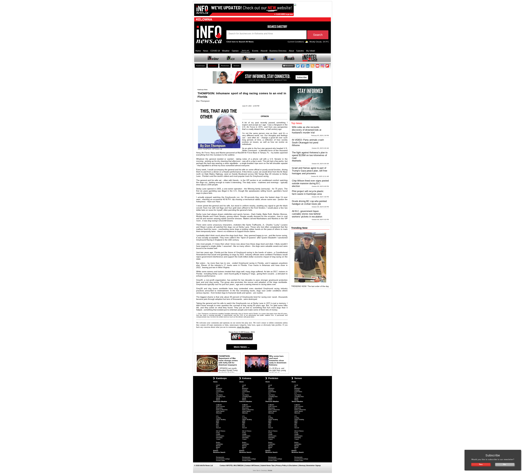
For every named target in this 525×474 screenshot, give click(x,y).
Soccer (218, 427)
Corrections (220, 391)
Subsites (300, 51)
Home (198, 51)
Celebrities (219, 444)
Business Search (219, 452)
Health (218, 434)
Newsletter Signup (313, 465)
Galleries (219, 405)
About (291, 51)
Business (219, 388)
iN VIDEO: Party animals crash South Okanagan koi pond (308, 141)
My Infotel (310, 51)
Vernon (236, 66)
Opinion (235, 51)
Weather (226, 51)
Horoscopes (220, 436)
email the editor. (243, 327)
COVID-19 (215, 51)
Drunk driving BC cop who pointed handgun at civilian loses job (309, 202)
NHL (217, 426)
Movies (218, 446)
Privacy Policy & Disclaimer (287, 465)
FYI (217, 393)
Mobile (270, 470)
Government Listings (223, 459)
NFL (217, 424)
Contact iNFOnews (252, 465)
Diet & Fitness (220, 431)
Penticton (225, 66)
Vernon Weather (297, 401)
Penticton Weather (272, 401)
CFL (217, 416)
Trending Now (220, 396)
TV (217, 449)
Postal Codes (220, 460)
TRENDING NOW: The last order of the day (310, 286)
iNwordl (264, 51)
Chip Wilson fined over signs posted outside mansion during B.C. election (310, 183)
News (205, 51)
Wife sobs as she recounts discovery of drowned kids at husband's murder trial (306, 130)
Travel (218, 439)
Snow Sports (220, 411)
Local (218, 385)
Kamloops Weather (220, 401)
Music (218, 447)
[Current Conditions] (306, 42)
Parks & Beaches (222, 409)
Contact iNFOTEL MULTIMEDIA (232, 465)
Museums (219, 408)
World (218, 398)
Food (217, 432)
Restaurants (220, 457)
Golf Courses (220, 406)
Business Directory (278, 51)
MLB (217, 421)
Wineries (219, 413)
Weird (218, 400)
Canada (218, 390)
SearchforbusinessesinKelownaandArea (250, 33)
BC (217, 387)
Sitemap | (302, 465)
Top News (219, 395)
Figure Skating (221, 419)
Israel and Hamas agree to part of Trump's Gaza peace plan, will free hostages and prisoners (309, 171)
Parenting (219, 437)
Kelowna (213, 66)
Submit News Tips (268, 465)
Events (255, 51)
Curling (218, 418)
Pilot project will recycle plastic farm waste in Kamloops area (308, 192)
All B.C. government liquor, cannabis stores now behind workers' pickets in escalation (307, 214)
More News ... (242, 347)
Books (218, 442)
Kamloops (200, 66)
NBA (217, 423)
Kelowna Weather (245, 401)
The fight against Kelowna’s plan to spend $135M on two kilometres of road (309, 155)
